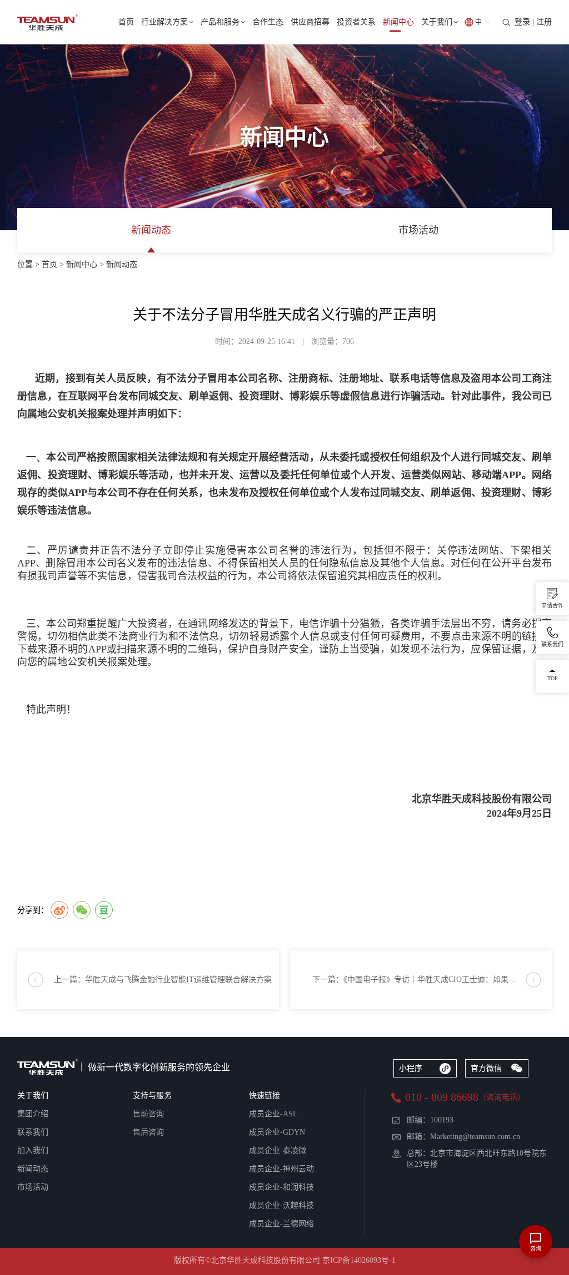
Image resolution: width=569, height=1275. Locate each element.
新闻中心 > (86, 264)
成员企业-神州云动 (281, 1169)
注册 (544, 22)
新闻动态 (151, 230)
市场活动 (418, 230)
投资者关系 (356, 22)
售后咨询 (148, 1132)
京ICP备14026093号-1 (359, 1260)
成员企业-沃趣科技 (281, 1205)
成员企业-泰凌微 (277, 1150)
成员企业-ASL (273, 1114)
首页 (126, 22)
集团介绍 (32, 1114)
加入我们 (32, 1150)
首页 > (54, 264)
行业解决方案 (164, 22)
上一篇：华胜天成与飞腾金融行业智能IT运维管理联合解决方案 (163, 979)
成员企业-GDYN (277, 1132)
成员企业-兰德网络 (281, 1224)
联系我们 (32, 1132)
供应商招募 (310, 22)
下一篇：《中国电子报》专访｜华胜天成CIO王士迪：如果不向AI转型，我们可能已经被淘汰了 (432, 979)
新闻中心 (398, 22)
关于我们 (436, 22)
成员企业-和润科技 (281, 1187)
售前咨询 (148, 1114)
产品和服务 (220, 22)
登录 (522, 22)
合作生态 (267, 22)
